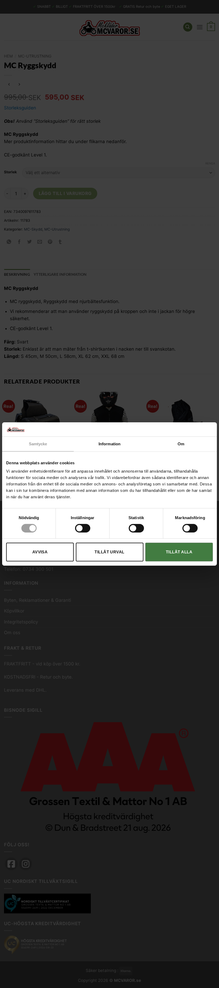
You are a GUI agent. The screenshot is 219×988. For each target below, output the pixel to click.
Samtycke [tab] (38, 443)
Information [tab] (109, 443)
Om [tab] (181, 443)
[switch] (82, 528)
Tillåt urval (109, 552)
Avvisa (40, 552)
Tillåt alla (179, 552)
